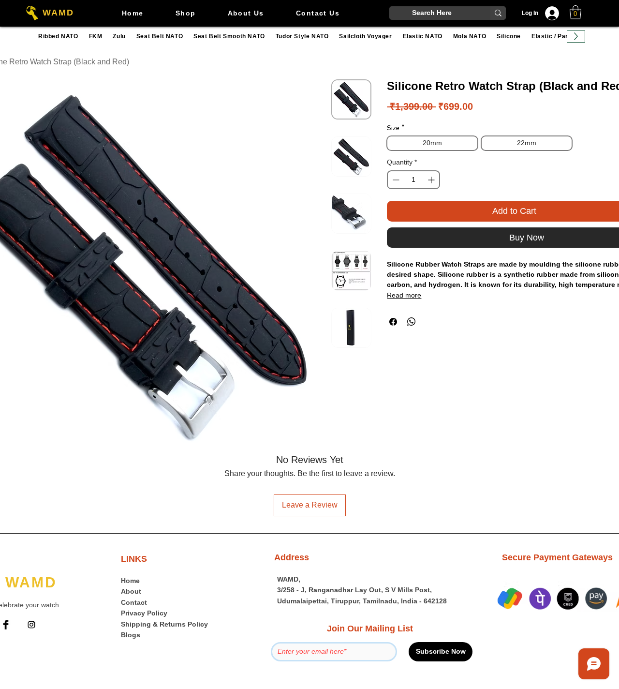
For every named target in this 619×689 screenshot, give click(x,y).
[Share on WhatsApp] (411, 322)
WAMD (58, 12)
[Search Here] (498, 13)
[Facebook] (6, 624)
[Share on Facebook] (393, 322)
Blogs (130, 635)
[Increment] (432, 179)
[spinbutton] (413, 179)
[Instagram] (31, 624)
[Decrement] (395, 179)
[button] (575, 12)
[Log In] (555, 13)
